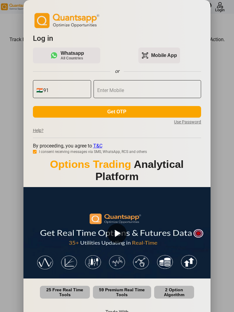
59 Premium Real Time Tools (122, 292)
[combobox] (65, 90)
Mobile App (159, 55)
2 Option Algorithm (174, 292)
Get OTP (116, 111)
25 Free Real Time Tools (64, 292)
